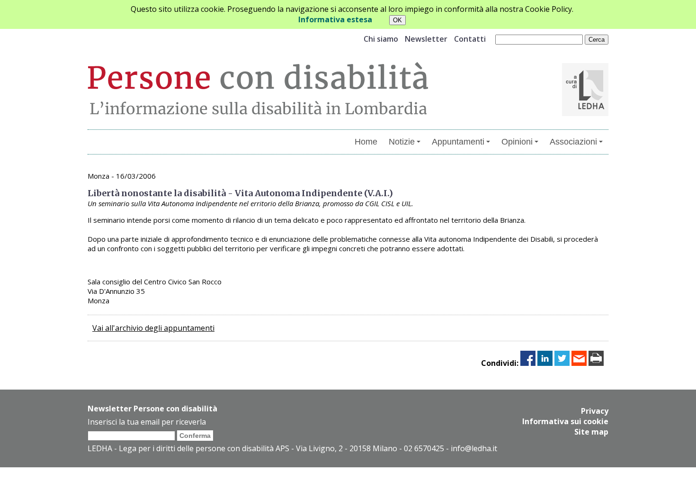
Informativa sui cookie (565, 421)
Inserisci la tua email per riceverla (147, 422)
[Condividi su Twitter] (562, 363)
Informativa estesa (335, 19)
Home (366, 141)
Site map (591, 432)
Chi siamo (381, 39)
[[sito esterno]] (585, 113)
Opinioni (517, 141)
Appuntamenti (458, 141)
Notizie (402, 141)
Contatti (470, 39)
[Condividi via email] (579, 363)
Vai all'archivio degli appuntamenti (153, 328)
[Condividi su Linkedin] (545, 363)
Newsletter (426, 39)
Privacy (594, 411)
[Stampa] (596, 363)
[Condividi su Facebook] (527, 363)
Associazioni (573, 141)
